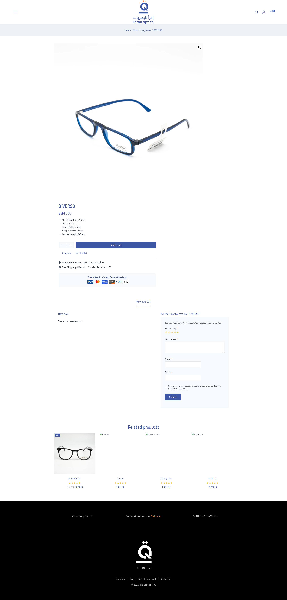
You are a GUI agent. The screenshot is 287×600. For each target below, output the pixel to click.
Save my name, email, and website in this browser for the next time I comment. (194, 387)
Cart (140, 578)
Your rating (171, 328)
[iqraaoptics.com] (143, 12)
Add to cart (116, 245)
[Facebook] (137, 568)
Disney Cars (166, 478)
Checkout (151, 578)
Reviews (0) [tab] (143, 301)
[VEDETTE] (212, 453)
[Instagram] (149, 568)
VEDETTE (212, 478)
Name (169, 358)
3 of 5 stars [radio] (172, 332)
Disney (120, 478)
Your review (171, 339)
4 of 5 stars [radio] (175, 332)
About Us (120, 578)
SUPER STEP (74, 478)
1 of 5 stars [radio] (166, 332)
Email (168, 372)
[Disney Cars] (166, 453)
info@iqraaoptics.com (82, 516)
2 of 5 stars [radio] (169, 332)
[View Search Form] (256, 12)
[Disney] (120, 453)
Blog (131, 578)
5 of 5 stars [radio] (178, 332)
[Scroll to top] (280, 584)
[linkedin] (143, 568)
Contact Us (166, 578)
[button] (199, 47)
